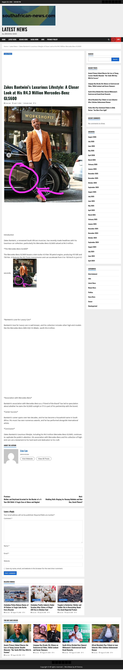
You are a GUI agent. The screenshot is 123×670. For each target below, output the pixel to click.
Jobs (42, 39)
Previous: (23, 499)
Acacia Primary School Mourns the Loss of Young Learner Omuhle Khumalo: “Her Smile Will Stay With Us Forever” (103, 75)
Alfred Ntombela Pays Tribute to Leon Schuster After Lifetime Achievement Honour (102, 101)
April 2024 (91, 261)
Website (7, 561)
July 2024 (91, 251)
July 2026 (91, 141)
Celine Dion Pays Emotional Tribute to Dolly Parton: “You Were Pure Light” (101, 108)
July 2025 (91, 196)
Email (6, 553)
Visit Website (27, 458)
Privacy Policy (52, 39)
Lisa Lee (8, 103)
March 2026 (92, 160)
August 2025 (92, 192)
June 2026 (91, 146)
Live (118, 39)
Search (90, 54)
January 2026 (92, 169)
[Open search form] (108, 39)
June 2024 (91, 256)
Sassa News (34, 39)
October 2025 (92, 183)
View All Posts (43, 458)
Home (3, 39)
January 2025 (92, 224)
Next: (64, 499)
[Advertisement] (43, 69)
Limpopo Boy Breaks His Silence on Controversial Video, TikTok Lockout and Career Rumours (103, 85)
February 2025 (92, 219)
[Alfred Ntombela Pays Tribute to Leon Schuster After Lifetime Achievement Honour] (105, 633)
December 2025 (93, 173)
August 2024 (92, 247)
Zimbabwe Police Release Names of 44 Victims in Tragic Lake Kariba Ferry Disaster (16, 607)
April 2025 (91, 210)
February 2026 (92, 164)
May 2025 (91, 206)
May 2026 (91, 150)
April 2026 (91, 155)
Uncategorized (92, 306)
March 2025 (92, 215)
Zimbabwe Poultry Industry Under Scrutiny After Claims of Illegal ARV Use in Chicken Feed (42, 607)
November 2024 (93, 233)
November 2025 (93, 178)
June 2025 (91, 201)
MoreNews (68, 667)
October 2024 (92, 238)
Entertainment (92, 274)
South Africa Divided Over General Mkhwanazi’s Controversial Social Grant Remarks (102, 93)
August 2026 (92, 137)
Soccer (90, 301)
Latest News (14, 29)
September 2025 (93, 187)
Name (6, 546)
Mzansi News (23, 39)
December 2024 (93, 228)
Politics (90, 292)
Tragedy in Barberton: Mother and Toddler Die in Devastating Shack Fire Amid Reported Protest (69, 607)
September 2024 (93, 242)
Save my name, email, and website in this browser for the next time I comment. (34, 568)
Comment (8, 518)
